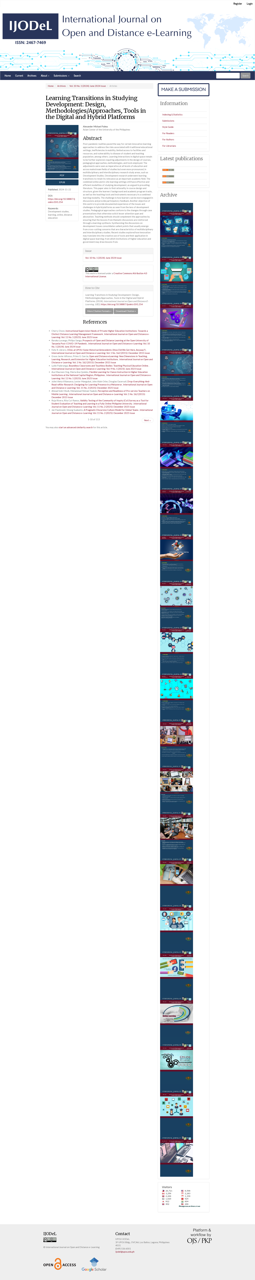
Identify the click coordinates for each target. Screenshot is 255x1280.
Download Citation (125, 311)
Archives (31, 75)
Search (77, 75)
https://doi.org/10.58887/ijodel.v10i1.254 (122, 304)
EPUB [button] (62, 182)
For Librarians (169, 145)
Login (250, 3)
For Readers (168, 133)
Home (8, 75)
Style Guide (168, 127)
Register (237, 3)
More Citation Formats (98, 311)
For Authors (168, 139)
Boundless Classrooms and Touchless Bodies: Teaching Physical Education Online (109, 365)
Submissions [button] (61, 75)
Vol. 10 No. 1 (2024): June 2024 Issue (88, 86)
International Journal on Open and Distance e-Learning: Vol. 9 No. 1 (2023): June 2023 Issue (96, 368)
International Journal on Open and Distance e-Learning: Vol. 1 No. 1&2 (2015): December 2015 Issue (101, 353)
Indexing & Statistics (172, 114)
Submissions (168, 120)
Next (147, 420)
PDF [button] (62, 175)
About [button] (44, 75)
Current (19, 75)
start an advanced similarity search (76, 427)
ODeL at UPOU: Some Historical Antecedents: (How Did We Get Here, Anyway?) (106, 350)
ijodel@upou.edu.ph (124, 1251)
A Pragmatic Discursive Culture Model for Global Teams (111, 410)
